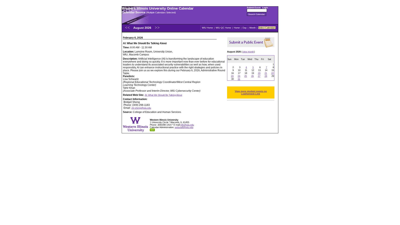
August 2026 (142, 27)
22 (272, 73)
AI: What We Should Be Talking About (163, 95)
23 (232, 76)
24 (239, 76)
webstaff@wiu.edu (184, 127)
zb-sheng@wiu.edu (141, 108)
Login (265, 7)
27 (259, 76)
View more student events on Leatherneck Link (251, 92)
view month (248, 51)
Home (237, 27)
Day (244, 27)
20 (259, 73)
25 (245, 76)
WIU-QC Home (223, 27)
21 (266, 73)
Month (252, 27)
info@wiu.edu (187, 125)
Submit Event (253, 7)
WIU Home (207, 27)
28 (266, 76)
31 (239, 79)
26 (252, 76)
